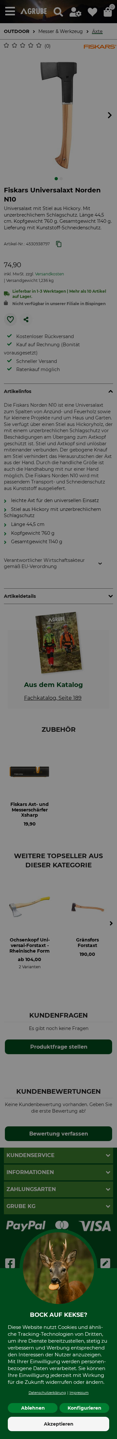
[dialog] (58, 719)
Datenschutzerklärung (47, 1393)
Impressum (79, 1393)
